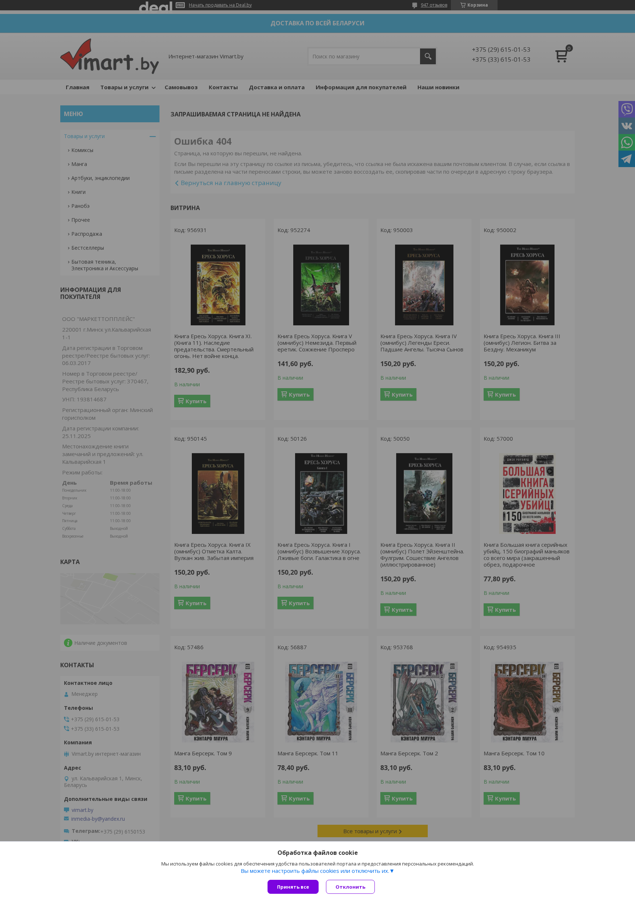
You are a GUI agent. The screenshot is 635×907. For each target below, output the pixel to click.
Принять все (293, 886)
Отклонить (350, 886)
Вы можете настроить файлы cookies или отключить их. (315, 870)
